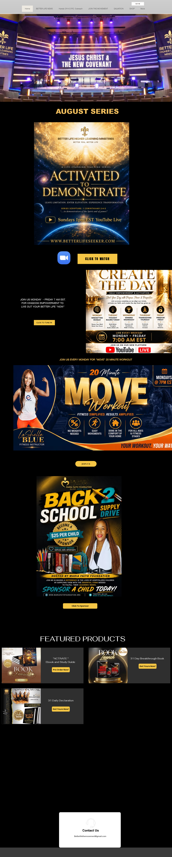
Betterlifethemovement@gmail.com (90, 836)
